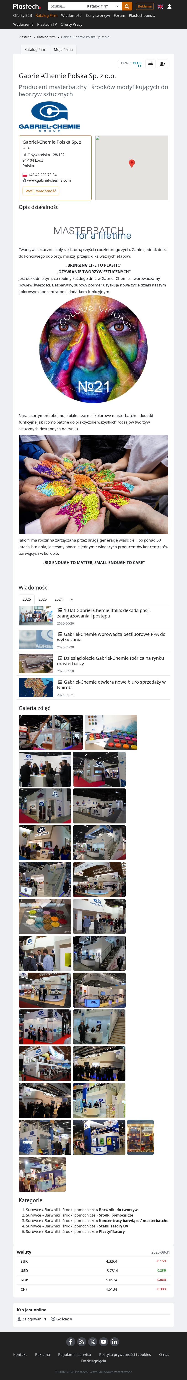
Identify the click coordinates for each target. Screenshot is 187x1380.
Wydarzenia (23, 24)
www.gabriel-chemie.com (49, 180)
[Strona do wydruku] (150, 64)
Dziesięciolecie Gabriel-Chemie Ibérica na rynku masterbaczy (110, 661)
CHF (24, 1289)
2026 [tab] (27, 599)
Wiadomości (71, 15)
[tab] (72, 599)
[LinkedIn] (114, 1341)
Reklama (145, 6)
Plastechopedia (142, 15)
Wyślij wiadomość (41, 190)
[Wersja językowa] (160, 6)
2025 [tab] (43, 599)
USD (24, 1270)
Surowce (33, 1209)
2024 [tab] (59, 599)
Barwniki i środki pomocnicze (70, 1209)
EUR (24, 1261)
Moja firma (63, 49)
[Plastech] (27, 6)
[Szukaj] (127, 6)
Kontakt (20, 1354)
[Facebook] (70, 1341)
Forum (119, 15)
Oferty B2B (22, 15)
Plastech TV (47, 24)
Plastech (25, 37)
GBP (24, 1279)
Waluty (24, 1252)
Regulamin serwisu (74, 1354)
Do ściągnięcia (93, 1360)
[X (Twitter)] (92, 1341)
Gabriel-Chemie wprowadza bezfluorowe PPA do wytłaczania (111, 637)
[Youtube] (103, 1341)
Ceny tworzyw (98, 15)
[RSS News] (81, 1341)
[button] (169, 6)
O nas (164, 1354)
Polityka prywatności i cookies (125, 1354)
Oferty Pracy (71, 24)
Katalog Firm (46, 15)
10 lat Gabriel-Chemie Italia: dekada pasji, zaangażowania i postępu (104, 613)
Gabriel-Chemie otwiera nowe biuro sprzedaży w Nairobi (111, 684)
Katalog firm (46, 37)
